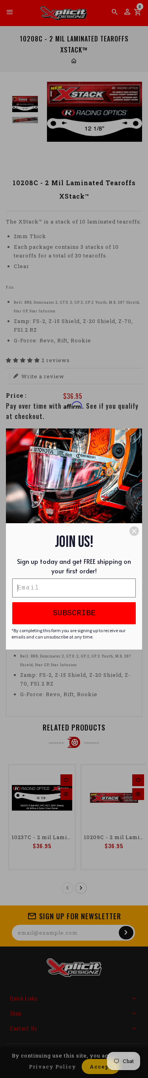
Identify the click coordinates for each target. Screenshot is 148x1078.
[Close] (134, 531)
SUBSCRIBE (74, 613)
